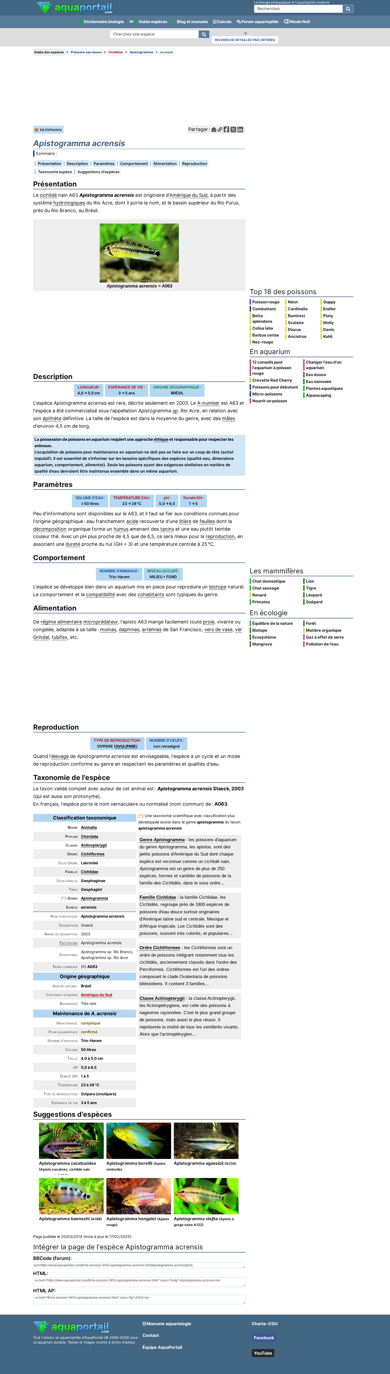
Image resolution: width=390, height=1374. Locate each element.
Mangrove (262, 644)
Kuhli (327, 336)
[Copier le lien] (220, 129)
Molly (328, 322)
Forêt (311, 623)
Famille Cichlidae (158, 897)
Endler (329, 308)
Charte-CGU (265, 1323)
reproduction (220, 536)
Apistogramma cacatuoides (67, 1169)
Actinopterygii (94, 845)
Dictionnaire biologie (104, 21)
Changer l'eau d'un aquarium (323, 365)
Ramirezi (296, 315)
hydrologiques (69, 203)
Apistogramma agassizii (205, 1163)
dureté (73, 544)
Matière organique (323, 630)
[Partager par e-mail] (213, 129)
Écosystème (264, 637)
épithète (52, 418)
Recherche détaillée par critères (245, 40)
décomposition (50, 529)
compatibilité (100, 594)
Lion (310, 581)
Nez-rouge (262, 341)
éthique (161, 439)
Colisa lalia (262, 328)
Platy (328, 315)
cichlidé (48, 195)
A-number (208, 403)
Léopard (314, 594)
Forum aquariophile (260, 21)
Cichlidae (89, 871)
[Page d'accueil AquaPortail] (74, 13)
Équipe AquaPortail (162, 1347)
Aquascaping (318, 395)
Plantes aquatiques (324, 388)
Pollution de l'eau (322, 644)
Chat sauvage (265, 588)
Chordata (89, 836)
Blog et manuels (192, 21)
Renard (259, 594)
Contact (150, 1335)
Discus (294, 329)
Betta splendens (262, 318)
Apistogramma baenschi (70, 1218)
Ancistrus (297, 336)
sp (175, 410)
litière (185, 521)
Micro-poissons (267, 393)
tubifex (59, 637)
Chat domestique (268, 581)
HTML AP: (44, 1290)
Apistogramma (94, 898)
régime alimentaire (61, 622)
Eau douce (316, 374)
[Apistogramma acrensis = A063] (139, 253)
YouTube (263, 1353)
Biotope (259, 630)
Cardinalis (297, 308)
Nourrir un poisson (269, 400)
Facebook (264, 1337)
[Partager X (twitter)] (233, 129)
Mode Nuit (300, 21)
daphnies (129, 629)
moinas (108, 629)
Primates (261, 601)
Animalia (89, 827)
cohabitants (150, 594)
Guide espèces (153, 21)
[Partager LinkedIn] (240, 129)
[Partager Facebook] (226, 129)
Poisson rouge (266, 301)
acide (132, 521)
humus (121, 529)
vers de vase (218, 629)
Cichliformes (93, 854)
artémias (152, 629)
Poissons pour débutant (275, 387)
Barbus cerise (265, 335)
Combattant (264, 308)
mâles (228, 418)
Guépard (314, 601)
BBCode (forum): (52, 1258)
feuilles (207, 521)
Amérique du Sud (188, 195)
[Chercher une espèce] (204, 34)
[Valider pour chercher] (348, 9)
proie (208, 622)
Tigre (311, 588)
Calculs (224, 21)
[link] (74, 8)
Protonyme (68, 942)
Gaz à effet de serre (325, 637)
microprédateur (100, 622)
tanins (167, 529)
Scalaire (296, 322)
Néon (293, 301)
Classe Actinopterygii (162, 998)
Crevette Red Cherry (272, 380)
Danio (328, 329)
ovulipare (125, 746)
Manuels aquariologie (169, 1323)
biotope (217, 587)
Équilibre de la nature (272, 623)
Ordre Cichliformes (160, 947)
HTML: (40, 1273)
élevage (60, 756)
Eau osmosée (318, 381)
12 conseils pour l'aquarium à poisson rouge (271, 368)
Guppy (329, 301)
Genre (162, 839)
